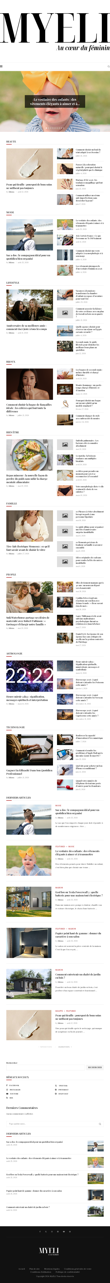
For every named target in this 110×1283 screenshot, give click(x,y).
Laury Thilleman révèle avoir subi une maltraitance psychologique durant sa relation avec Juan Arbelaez (89, 620)
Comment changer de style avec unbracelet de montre (88, 417)
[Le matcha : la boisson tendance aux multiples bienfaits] (65, 460)
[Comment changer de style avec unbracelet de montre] (65, 420)
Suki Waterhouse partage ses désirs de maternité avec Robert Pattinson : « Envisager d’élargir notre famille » (27, 621)
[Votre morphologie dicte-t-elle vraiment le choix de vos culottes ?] (65, 490)
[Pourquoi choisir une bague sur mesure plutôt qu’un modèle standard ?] (65, 404)
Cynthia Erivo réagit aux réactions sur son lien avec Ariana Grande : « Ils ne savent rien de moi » (89, 602)
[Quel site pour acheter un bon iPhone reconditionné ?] (65, 770)
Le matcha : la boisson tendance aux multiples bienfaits (86, 458)
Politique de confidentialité (68, 1272)
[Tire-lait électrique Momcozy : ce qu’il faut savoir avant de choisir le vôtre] (29, 526)
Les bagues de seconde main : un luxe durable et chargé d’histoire (89, 372)
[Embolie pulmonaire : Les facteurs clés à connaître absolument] (65, 444)
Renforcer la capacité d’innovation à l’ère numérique (89, 736)
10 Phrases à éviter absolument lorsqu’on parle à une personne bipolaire (90, 514)
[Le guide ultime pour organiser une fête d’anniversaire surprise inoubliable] (65, 531)
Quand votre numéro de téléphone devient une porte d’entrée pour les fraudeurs (88, 783)
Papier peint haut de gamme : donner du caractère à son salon (78, 935)
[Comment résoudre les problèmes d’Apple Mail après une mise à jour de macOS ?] (65, 754)
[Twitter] (46, 1231)
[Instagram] (52, 1231)
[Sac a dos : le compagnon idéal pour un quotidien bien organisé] (29, 234)
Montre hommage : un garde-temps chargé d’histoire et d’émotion (89, 388)
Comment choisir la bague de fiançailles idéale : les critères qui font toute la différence (29, 408)
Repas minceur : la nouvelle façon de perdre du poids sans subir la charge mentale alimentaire (27, 479)
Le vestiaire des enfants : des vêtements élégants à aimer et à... (55, 101)
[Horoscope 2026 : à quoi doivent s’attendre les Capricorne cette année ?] (65, 714)
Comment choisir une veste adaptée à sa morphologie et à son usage (89, 253)
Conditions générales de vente (77, 1269)
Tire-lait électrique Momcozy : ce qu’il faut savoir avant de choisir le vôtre (28, 548)
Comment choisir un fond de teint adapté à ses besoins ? (88, 151)
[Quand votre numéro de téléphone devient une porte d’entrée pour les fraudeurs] (65, 785)
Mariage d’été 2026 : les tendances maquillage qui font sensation (89, 183)
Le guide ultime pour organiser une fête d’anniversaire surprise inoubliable (90, 530)
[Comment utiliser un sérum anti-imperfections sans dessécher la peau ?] (65, 199)
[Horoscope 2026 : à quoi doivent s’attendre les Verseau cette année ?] (65, 699)
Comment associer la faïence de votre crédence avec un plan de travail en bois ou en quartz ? (90, 312)
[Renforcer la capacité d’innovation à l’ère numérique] (65, 739)
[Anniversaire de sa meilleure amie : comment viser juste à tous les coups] (29, 305)
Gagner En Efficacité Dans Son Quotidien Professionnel (29, 772)
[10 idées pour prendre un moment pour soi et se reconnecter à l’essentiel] (65, 475)
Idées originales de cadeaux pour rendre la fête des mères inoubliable (89, 560)
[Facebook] (40, 1231)
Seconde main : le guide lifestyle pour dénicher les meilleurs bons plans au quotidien (87, 346)
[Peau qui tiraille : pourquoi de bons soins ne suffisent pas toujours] (29, 164)
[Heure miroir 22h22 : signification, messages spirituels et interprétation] (29, 676)
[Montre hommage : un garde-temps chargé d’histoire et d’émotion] (65, 389)
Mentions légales (52, 1269)
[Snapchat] (70, 1231)
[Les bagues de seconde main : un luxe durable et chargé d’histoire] (65, 374)
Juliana (11, 192)
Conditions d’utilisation (40, 1272)
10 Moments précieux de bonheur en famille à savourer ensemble (89, 545)
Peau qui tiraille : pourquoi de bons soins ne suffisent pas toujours (29, 186)
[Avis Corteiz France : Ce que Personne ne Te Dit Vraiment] (65, 240)
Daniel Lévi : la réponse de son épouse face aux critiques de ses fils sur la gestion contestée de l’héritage (89, 638)
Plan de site (34, 1269)
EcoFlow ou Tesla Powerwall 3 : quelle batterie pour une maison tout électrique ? (79, 894)
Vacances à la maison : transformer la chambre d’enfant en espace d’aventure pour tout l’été (89, 295)
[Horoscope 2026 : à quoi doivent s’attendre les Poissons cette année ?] (65, 683)
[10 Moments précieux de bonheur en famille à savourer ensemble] (65, 546)
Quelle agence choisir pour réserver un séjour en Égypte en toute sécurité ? (89, 329)
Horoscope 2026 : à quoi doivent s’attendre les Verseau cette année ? (89, 698)
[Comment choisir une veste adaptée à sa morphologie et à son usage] (65, 255)
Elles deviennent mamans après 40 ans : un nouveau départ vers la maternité (90, 585)
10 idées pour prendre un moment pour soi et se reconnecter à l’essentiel (87, 474)
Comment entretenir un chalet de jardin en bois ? (28, 1207)
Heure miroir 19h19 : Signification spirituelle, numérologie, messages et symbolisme (87, 666)
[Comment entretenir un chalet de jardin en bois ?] (28, 984)
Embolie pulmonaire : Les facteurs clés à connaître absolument (87, 443)
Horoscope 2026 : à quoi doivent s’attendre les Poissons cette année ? (90, 682)
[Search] (108, 66)
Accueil (22, 1269)
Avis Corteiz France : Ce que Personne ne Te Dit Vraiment (88, 237)
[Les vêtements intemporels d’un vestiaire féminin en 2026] (65, 270)
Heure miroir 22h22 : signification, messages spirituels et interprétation (27, 698)
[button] (5, 101)
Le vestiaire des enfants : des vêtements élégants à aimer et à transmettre (90, 223)
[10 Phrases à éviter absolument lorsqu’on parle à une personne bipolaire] (65, 515)
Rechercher (11, 1063)
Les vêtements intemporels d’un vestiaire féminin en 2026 (89, 267)
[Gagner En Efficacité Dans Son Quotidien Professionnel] (29, 750)
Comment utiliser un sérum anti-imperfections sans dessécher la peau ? (88, 198)
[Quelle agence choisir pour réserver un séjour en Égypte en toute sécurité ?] (65, 331)
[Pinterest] (57, 1231)
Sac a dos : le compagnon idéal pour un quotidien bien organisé (28, 257)
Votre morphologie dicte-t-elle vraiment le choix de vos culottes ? (90, 489)
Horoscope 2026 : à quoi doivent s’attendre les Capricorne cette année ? (87, 713)
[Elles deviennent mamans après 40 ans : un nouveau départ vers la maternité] (65, 587)
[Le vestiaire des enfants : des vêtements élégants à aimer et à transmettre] (65, 224)
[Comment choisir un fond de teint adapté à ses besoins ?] (65, 153)
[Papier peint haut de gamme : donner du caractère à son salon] (28, 943)
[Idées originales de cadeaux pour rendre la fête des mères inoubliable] (65, 561)
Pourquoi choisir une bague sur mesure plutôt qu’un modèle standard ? (88, 403)
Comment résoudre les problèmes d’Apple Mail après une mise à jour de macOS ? (89, 753)
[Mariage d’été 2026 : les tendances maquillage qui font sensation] (65, 184)
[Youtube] (64, 1231)
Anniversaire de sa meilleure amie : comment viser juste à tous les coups (26, 327)
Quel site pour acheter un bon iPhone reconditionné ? (89, 767)
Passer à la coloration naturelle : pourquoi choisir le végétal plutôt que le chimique (89, 167)
